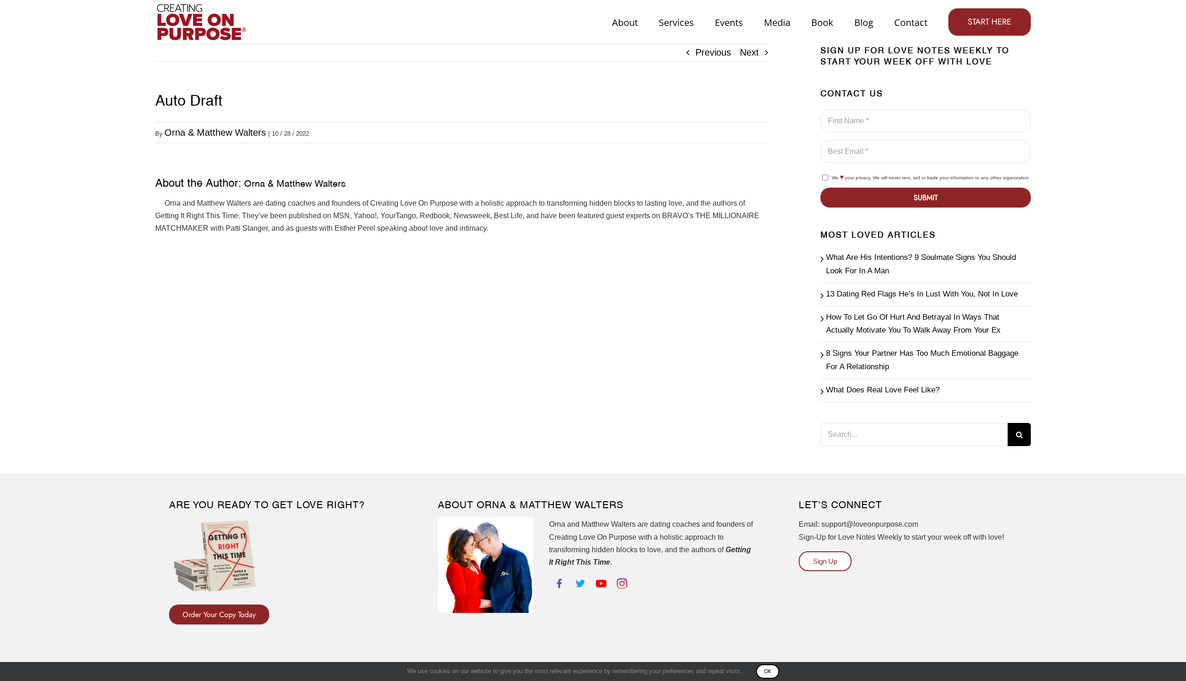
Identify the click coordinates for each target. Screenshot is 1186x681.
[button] (219, 614)
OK (767, 671)
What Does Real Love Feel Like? (883, 389)
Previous (713, 52)
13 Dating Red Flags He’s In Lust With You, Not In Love (922, 294)
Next (749, 52)
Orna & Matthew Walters (215, 132)
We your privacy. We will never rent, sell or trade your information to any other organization (930, 177)
